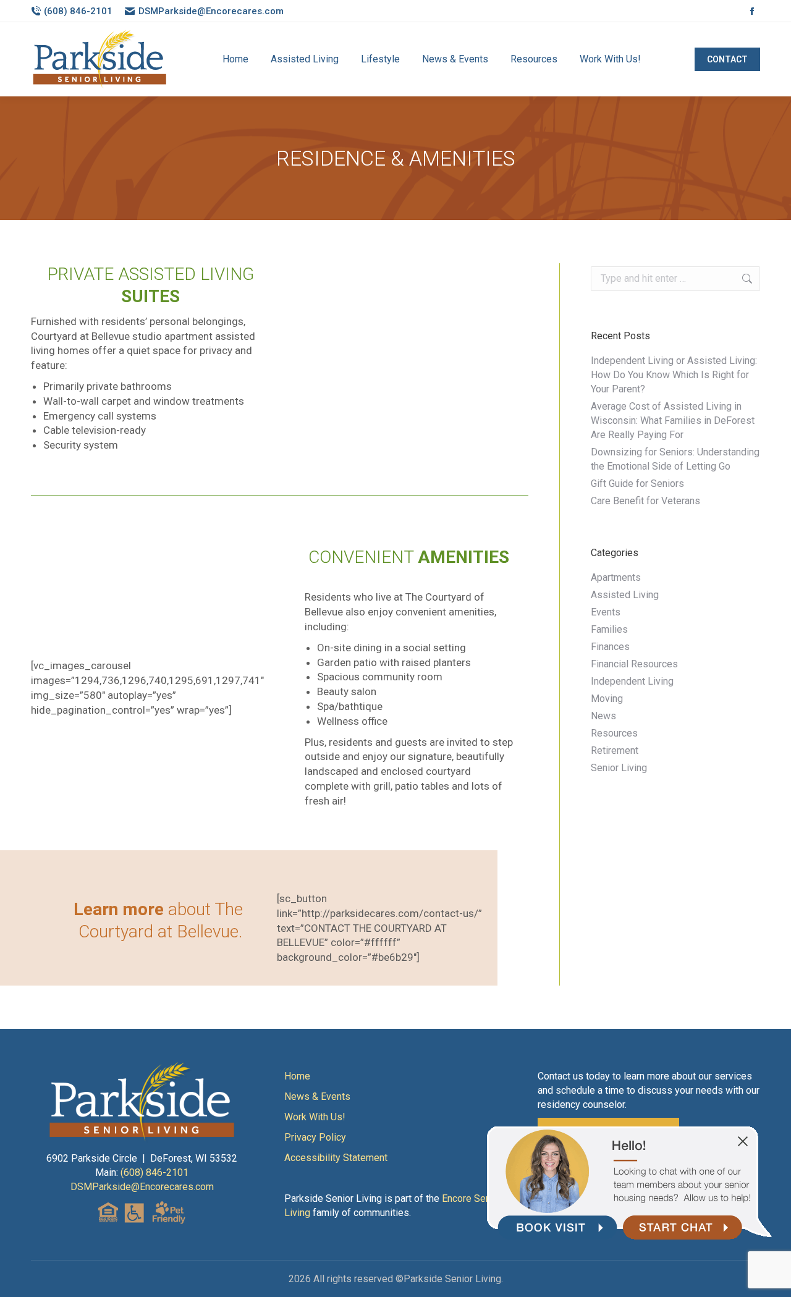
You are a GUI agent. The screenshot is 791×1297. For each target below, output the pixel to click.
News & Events (317, 1096)
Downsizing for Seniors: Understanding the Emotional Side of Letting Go (675, 459)
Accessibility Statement (335, 1158)
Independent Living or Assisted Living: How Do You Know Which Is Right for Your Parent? (674, 375)
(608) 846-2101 (78, 11)
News (603, 716)
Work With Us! (314, 1117)
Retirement (614, 750)
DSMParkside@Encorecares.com (210, 11)
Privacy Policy (315, 1137)
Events (605, 612)
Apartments (616, 577)
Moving (607, 698)
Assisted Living (625, 595)
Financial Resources (634, 664)
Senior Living (619, 768)
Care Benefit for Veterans (645, 501)
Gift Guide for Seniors (637, 483)
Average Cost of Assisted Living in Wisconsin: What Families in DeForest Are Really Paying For (673, 420)
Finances (610, 647)
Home (297, 1076)
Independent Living (632, 681)
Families (609, 629)
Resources (614, 733)
